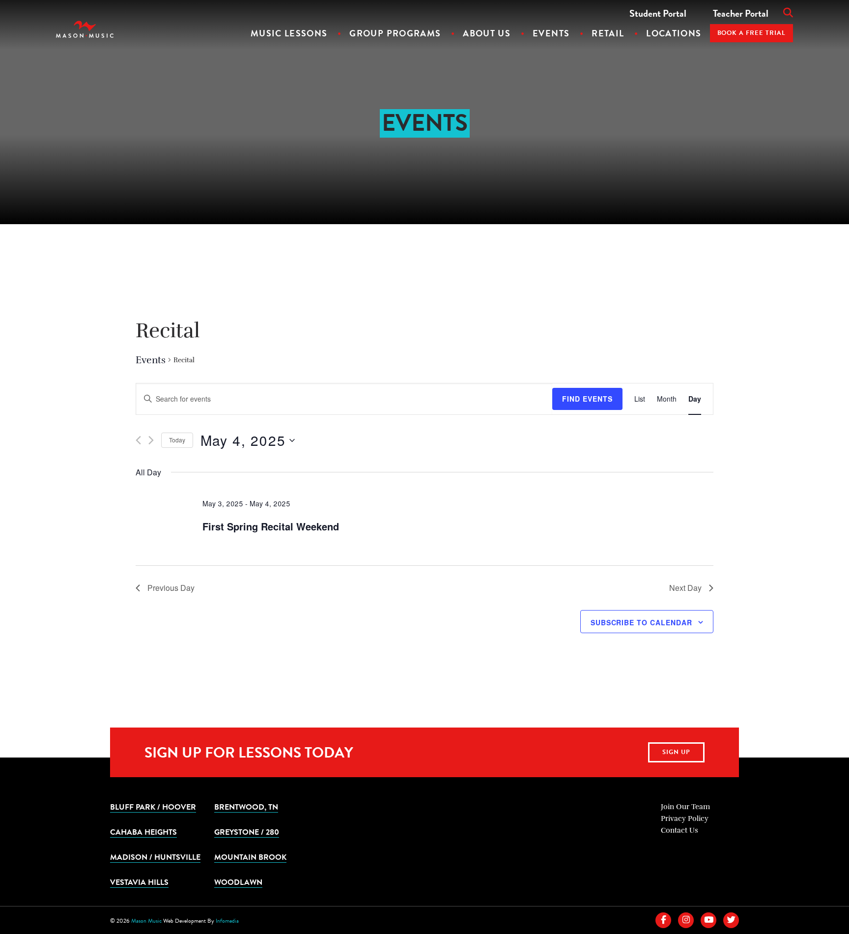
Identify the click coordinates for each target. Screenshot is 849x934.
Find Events (587, 399)
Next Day (685, 587)
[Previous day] (138, 440)
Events (551, 33)
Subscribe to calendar (641, 622)
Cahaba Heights (143, 831)
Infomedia (227, 920)
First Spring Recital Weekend (270, 526)
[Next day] (151, 440)
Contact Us (679, 830)
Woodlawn (238, 881)
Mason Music (146, 920)
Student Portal (657, 13)
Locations (673, 33)
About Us (486, 33)
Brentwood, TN (246, 806)
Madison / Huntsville (155, 856)
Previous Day (171, 587)
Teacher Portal (740, 13)
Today (177, 440)
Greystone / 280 (246, 831)
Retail (608, 33)
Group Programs (395, 33)
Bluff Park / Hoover (153, 806)
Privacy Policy (684, 818)
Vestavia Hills (139, 881)
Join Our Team (685, 806)
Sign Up (676, 752)
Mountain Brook (250, 856)
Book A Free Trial (751, 33)
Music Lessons (289, 33)
